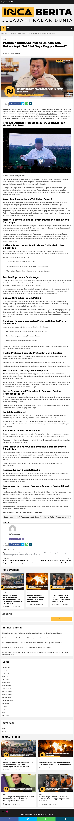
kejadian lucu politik (53, 553)
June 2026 (5, 673)
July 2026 (5, 670)
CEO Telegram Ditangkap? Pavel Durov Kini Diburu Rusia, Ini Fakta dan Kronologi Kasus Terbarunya (32, 642)
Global (4, 728)
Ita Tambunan (16, 53)
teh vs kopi (37, 554)
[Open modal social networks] (30, 103)
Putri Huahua (40, 604)
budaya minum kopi (19, 553)
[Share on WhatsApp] (26, 103)
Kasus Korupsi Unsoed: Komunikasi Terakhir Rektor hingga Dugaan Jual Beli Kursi (61, 598)
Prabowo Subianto (18, 554)
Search (7, 614)
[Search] (71, 28)
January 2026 (6, 688)
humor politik (42, 553)
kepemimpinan (64, 553)
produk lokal (28, 554)
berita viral (9, 553)
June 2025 (5, 709)
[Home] (4, 28)
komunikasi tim (7, 554)
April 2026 (5, 679)
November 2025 (7, 694)
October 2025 (6, 697)
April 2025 (5, 715)
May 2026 (5, 676)
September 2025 (7, 700)
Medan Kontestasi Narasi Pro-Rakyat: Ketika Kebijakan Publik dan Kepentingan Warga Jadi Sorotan (12, 599)
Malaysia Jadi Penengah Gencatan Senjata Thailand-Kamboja (56, 560)
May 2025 (5, 712)
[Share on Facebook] (15, 103)
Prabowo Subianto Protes (48, 114)
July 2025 (5, 706)
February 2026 (6, 685)
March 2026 (6, 682)
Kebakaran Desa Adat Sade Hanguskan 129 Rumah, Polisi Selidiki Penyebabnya (35, 598)
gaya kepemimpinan (31, 553)
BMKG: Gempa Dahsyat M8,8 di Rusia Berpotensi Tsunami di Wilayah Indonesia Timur (19, 560)
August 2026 (6, 667)
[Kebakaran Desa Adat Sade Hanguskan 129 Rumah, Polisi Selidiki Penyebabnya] (37, 581)
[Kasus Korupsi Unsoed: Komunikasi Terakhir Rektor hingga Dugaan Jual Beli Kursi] (61, 581)
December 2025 (7, 691)
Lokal (4, 39)
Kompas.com (19, 176)
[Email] (23, 539)
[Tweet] (22, 103)
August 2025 (6, 703)
